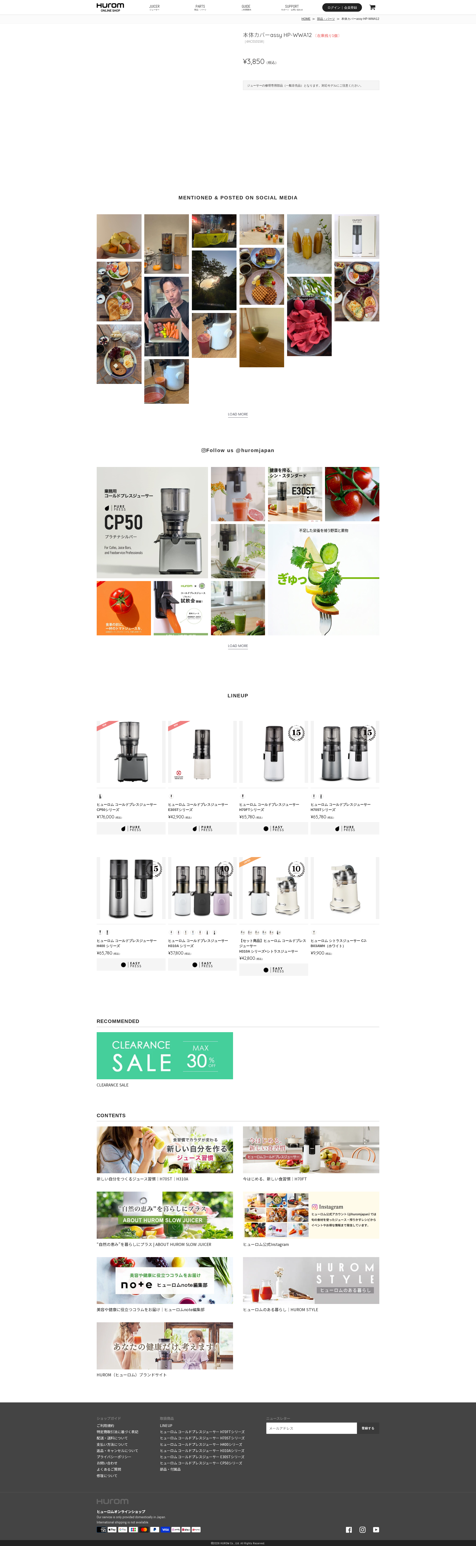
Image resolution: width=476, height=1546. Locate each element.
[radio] (100, 796)
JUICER (154, 7)
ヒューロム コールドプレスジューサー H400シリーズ (201, 1444)
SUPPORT (292, 7)
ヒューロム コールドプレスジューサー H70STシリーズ (202, 1437)
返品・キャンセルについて (117, 1450)
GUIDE (246, 7)
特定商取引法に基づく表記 (117, 1431)
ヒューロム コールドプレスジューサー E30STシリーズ (202, 1456)
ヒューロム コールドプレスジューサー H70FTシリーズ (202, 1431)
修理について (107, 1475)
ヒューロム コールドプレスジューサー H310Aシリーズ (202, 1450)
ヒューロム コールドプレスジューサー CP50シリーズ (201, 1462)
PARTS (200, 7)
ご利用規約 (105, 1425)
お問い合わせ (107, 1462)
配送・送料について (112, 1437)
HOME (305, 19)
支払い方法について (112, 1444)
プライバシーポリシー (114, 1456)
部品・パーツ (326, 19)
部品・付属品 (170, 1469)
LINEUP (166, 1425)
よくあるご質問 (109, 1469)
